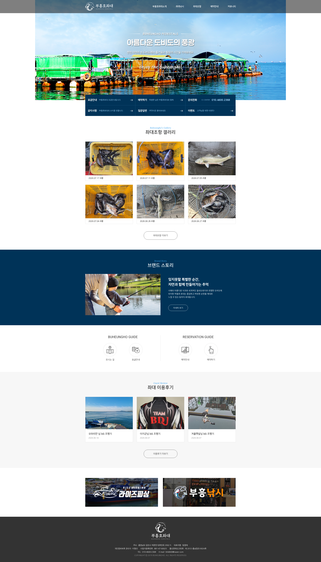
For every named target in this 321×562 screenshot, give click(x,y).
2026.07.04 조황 (96, 221)
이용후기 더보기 (160, 454)
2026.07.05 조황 (198, 178)
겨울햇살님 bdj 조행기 (202, 433)
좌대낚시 (180, 6)
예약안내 (214, 6)
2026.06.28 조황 (147, 221)
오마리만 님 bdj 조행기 (100, 433)
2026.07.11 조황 (147, 178)
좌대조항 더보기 (160, 235)
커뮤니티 (232, 6)
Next (311, 60)
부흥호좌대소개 (159, 6)
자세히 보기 (178, 308)
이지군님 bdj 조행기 (150, 433)
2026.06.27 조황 (198, 221)
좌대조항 (197, 6)
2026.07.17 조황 (96, 178)
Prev (9, 60)
